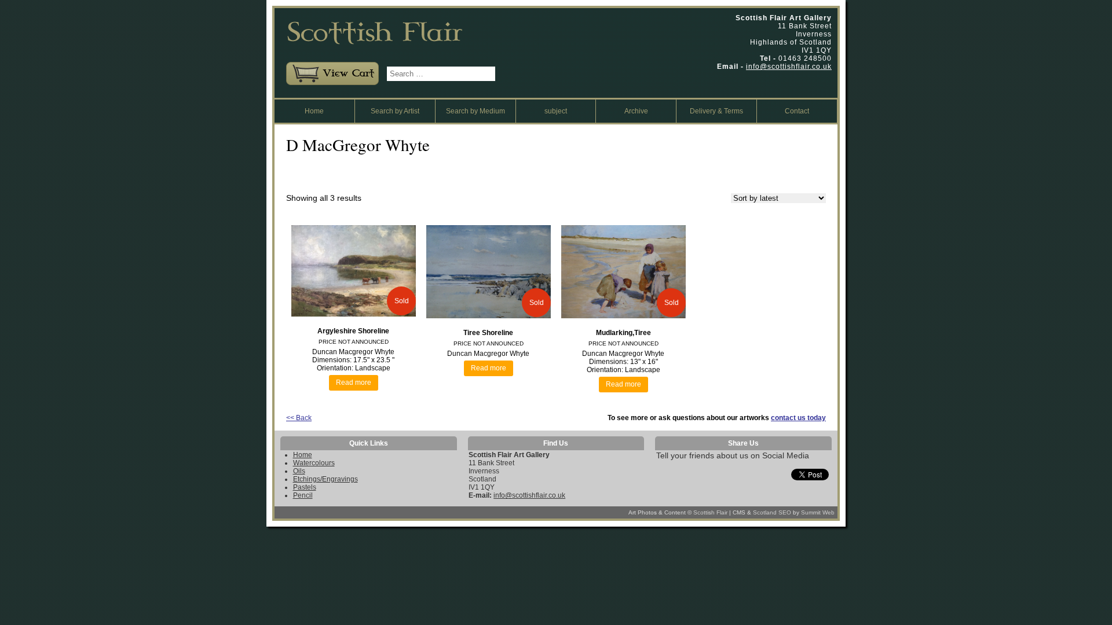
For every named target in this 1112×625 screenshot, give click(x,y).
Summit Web (818, 512)
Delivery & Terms (716, 111)
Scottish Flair (710, 512)
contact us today (798, 418)
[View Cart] (329, 83)
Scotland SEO (772, 512)
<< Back (299, 418)
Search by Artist (395, 111)
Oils (299, 471)
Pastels (304, 487)
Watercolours (314, 463)
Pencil (303, 495)
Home (314, 111)
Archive (636, 111)
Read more (353, 382)
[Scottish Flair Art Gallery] (390, 50)
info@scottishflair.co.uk (789, 66)
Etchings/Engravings (325, 479)
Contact (797, 111)
